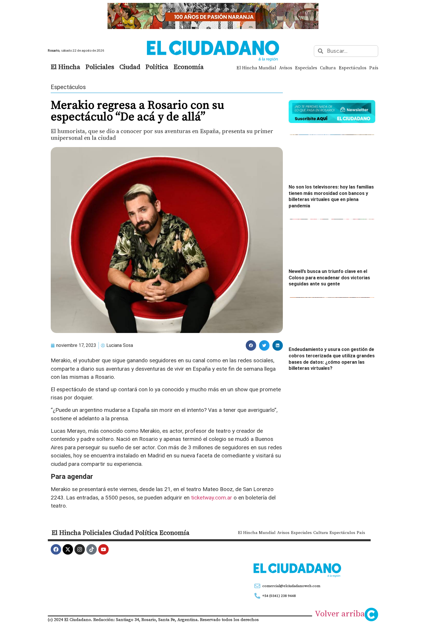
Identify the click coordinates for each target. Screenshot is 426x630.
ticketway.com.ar (211, 497)
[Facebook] (56, 549)
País (373, 67)
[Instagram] (79, 549)
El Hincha (65, 66)
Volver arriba (340, 613)
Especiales (306, 67)
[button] (251, 345)
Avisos (285, 67)
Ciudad (129, 66)
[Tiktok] (91, 549)
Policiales (99, 66)
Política (156, 66)
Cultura (328, 67)
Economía (189, 66)
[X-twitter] (68, 549)
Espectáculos (352, 67)
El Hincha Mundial (256, 67)
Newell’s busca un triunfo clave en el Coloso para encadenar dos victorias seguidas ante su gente (329, 278)
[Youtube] (103, 549)
